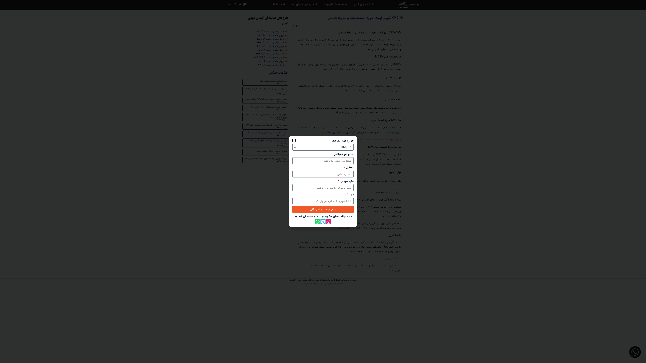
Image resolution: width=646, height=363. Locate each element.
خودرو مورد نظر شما (342, 141)
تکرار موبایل (347, 181)
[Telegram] (323, 221)
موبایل (349, 168)
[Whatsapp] (317, 221)
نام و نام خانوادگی (343, 154)
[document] (323, 181)
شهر (351, 195)
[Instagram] (328, 221)
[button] (294, 140)
